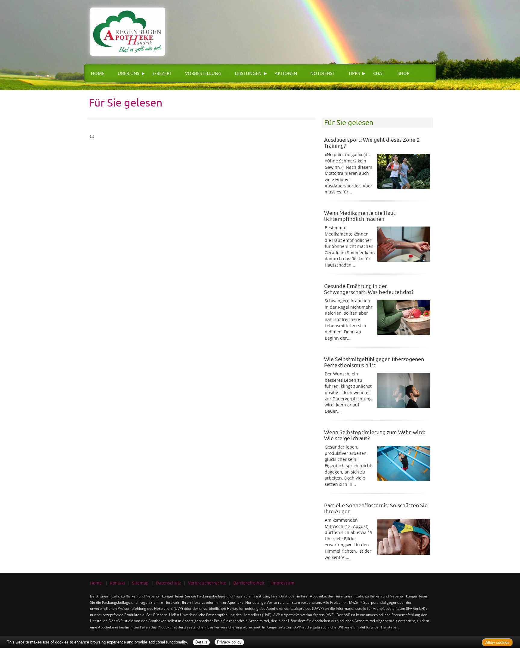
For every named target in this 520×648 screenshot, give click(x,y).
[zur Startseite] (124, 27)
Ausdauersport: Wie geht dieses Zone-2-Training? (372, 142)
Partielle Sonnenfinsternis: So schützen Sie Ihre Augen (376, 508)
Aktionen (286, 73)
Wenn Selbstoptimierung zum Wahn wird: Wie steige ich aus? (374, 435)
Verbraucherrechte (207, 583)
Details (201, 642)
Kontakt (117, 583)
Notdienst (322, 73)
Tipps (354, 73)
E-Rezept (162, 73)
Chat (378, 73)
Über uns (128, 73)
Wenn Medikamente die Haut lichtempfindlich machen (359, 215)
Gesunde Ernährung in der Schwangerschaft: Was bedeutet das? (368, 288)
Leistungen (248, 73)
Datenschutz (168, 583)
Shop (404, 73)
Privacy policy (229, 642)
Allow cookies (497, 642)
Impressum (282, 583)
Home (97, 73)
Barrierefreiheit (249, 583)
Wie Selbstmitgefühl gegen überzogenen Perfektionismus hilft (374, 362)
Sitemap (140, 583)
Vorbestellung (203, 73)
